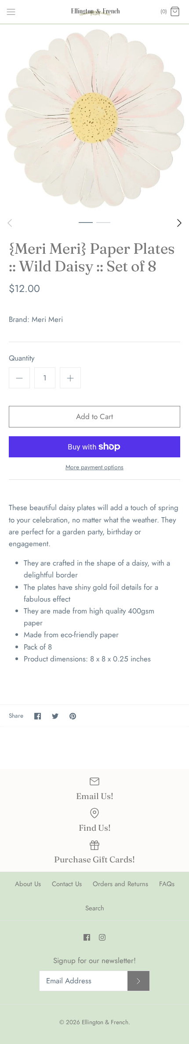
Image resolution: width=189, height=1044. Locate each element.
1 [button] (85, 222)
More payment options (94, 467)
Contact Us (67, 884)
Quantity (21, 358)
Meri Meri (47, 319)
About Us (28, 884)
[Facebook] (87, 937)
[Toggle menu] (11, 11)
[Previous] (9, 223)
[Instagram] (102, 937)
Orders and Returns (120, 884)
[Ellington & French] (94, 11)
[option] (94, 118)
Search (94, 908)
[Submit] (138, 981)
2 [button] (103, 222)
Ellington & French (105, 1022)
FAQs (166, 884)
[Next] (179, 223)
